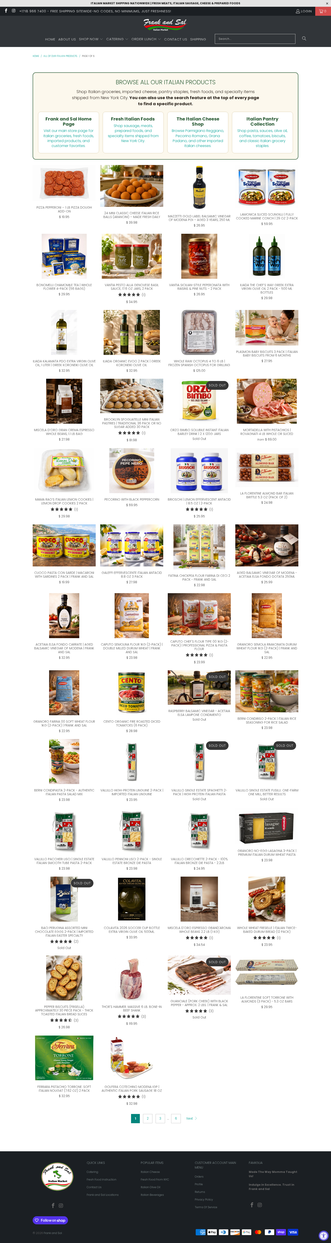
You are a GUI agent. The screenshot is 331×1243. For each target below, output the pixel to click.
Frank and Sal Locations (103, 1195)
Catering (92, 1172)
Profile (199, 1184)
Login (306, 11)
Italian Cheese (150, 1172)
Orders (199, 1176)
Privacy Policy (204, 1199)
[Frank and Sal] (166, 26)
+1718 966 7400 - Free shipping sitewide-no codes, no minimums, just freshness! (95, 11)
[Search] (304, 39)
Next (190, 1118)
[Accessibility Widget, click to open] (324, 1236)
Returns (200, 1192)
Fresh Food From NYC (155, 1179)
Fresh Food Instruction (101, 1179)
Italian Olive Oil (150, 1187)
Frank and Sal (53, 1233)
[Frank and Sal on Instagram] (13, 11)
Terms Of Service (206, 1207)
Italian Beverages (152, 1195)
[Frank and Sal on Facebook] (5, 11)
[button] (91, 39)
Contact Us (94, 1187)
